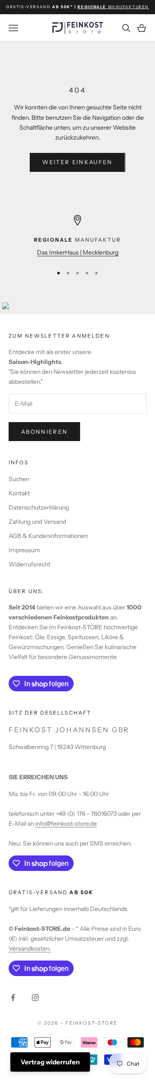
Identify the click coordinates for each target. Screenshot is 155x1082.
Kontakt (19, 493)
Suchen (19, 479)
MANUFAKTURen (113, 6)
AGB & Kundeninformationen (48, 536)
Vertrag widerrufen (50, 1062)
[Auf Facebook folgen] (13, 997)
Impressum (24, 550)
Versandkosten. (30, 948)
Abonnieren (44, 431)
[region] (77, 236)
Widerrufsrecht (29, 564)
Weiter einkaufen (77, 162)
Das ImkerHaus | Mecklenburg (77, 252)
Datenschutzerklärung (39, 507)
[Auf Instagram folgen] (35, 997)
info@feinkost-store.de (66, 823)
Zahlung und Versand (37, 521)
